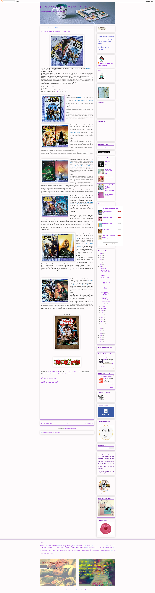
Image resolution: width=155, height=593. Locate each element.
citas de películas (96, 550)
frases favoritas (82, 551)
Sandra (105, 359)
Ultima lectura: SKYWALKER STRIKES (105, 293)
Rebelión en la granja (107, 211)
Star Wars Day (44, 550)
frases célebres (60, 550)
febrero (103, 324)
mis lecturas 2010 (97, 551)
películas (72, 549)
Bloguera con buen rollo (86, 550)
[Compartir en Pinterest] (88, 371)
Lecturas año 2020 (109, 177)
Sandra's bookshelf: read (111, 208)
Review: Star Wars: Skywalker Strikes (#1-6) (104, 288)
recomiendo (50, 547)
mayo (102, 317)
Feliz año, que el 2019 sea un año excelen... (105, 271)
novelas (44, 547)
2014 (101, 335)
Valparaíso (91, 549)
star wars (69, 373)
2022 (101, 257)
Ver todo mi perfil (102, 65)
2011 (101, 342)
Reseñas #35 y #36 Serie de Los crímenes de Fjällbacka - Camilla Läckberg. (109, 187)
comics (102, 550)
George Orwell (105, 212)
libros (88, 545)
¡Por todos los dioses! (107, 223)
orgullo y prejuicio (65, 549)
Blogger (87, 589)
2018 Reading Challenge (106, 376)
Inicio (68, 423)
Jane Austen (101, 547)
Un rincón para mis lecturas (106, 63)
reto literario (53, 545)
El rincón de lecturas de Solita (63, 6)
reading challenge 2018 (62, 373)
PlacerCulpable (109, 547)
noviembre (103, 304)
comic (47, 373)
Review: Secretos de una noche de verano (105, 282)
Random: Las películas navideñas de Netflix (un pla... (105, 299)
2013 (101, 337)
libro (62, 547)
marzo (102, 321)
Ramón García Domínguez (107, 224)
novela (57, 547)
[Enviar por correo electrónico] (82, 371)
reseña (42, 545)
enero (102, 326)
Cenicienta (67, 551)
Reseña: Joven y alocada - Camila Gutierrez (109, 194)
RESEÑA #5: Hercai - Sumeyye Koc (109, 163)
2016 (101, 331)
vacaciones (49, 549)
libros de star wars (90, 551)
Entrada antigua (89, 423)
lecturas (51, 373)
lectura (104, 546)
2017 (101, 329)
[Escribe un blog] (84, 371)
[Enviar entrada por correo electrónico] (79, 371)
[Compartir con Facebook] (87, 371)
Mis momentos (105, 229)
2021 (101, 260)
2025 (101, 253)
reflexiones (78, 550)
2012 (101, 340)
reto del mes (42, 549)
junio (102, 315)
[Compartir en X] (85, 371)
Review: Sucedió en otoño (105, 278)
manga (86, 549)
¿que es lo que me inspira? (49, 553)
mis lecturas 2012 (92, 547)
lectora (65, 550)
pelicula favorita (71, 550)
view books (111, 368)
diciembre (103, 268)
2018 (101, 266)
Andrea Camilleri (106, 230)
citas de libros (97, 549)
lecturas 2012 (104, 549)
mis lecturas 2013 (54, 551)
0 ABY (57, 91)
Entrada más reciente (46, 423)
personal (97, 546)
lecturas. (47, 551)
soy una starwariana (79, 549)
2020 (101, 262)
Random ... (103, 275)
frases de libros (108, 550)
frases (55, 549)
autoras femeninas (52, 550)
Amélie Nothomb (106, 218)
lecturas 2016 (83, 547)
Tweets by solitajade (103, 147)
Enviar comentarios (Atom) (70, 428)
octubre (103, 306)
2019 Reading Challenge (106, 357)
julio (102, 313)
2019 (101, 264)
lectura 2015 (112, 546)
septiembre (104, 308)
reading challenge (67, 545)
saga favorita (61, 551)
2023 (101, 255)
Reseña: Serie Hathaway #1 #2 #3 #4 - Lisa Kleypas (108, 171)
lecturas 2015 (75, 547)
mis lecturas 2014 (111, 549)
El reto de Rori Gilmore (75, 551)
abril (102, 319)
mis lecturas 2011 (104, 551)
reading (54, 373)
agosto (102, 310)
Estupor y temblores (107, 217)
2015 (101, 333)
